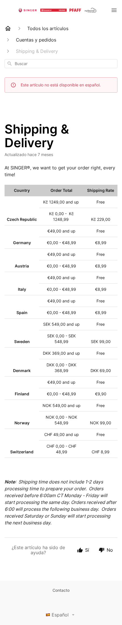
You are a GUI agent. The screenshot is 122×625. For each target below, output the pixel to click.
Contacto (61, 590)
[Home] (8, 28)
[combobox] (61, 63)
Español (60, 615)
